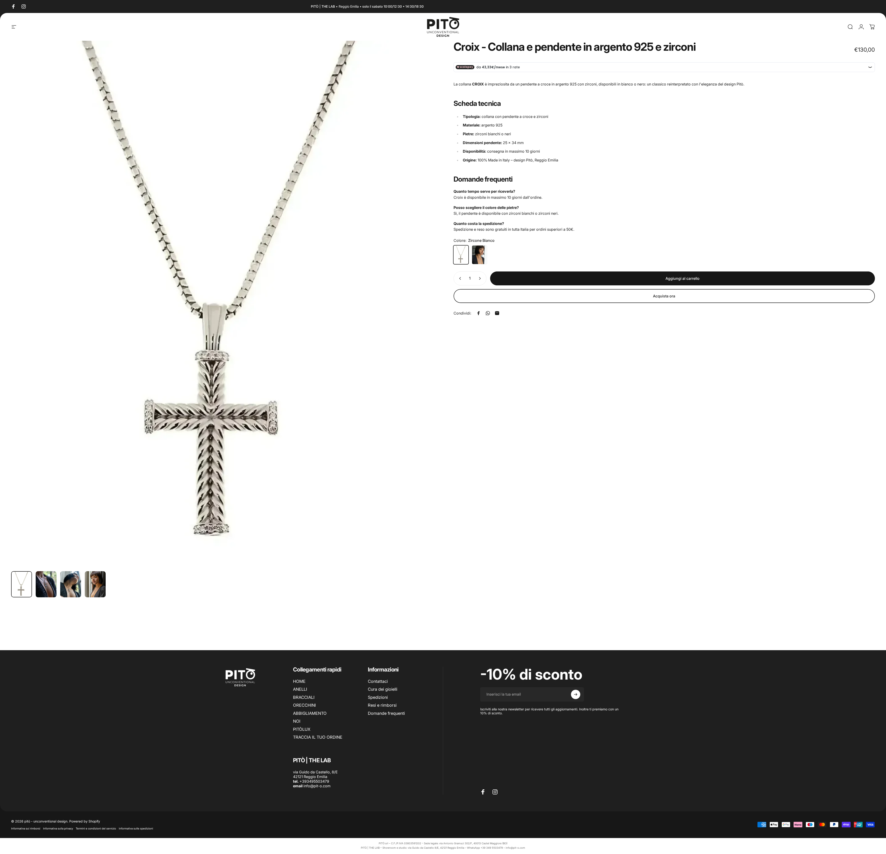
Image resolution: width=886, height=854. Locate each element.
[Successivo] (420, 315)
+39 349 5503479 (492, 847)
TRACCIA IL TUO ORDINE (317, 737)
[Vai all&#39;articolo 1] (46, 584)
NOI (296, 721)
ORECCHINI (304, 705)
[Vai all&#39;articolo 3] (70, 584)
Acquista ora (664, 296)
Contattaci (378, 681)
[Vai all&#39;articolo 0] (21, 584)
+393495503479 (314, 781)
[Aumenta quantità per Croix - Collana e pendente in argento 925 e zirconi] (481, 278)
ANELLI (300, 689)
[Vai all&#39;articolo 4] (95, 584)
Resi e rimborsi (382, 705)
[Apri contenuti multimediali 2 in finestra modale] (222, 304)
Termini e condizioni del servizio (96, 828)
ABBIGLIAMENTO (310, 713)
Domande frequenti (386, 713)
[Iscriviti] (575, 694)
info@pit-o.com (317, 786)
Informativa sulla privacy (58, 828)
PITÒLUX (301, 729)
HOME (299, 681)
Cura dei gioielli (382, 689)
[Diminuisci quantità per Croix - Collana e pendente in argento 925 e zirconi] (459, 278)
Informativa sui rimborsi (25, 828)
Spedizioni (378, 697)
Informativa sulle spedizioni (136, 828)
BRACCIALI (304, 697)
